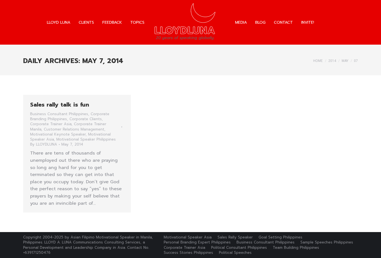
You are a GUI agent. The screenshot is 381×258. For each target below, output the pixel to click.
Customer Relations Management (74, 129)
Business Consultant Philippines (59, 114)
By (43, 144)
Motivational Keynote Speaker (58, 134)
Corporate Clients (85, 119)
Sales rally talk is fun (59, 104)
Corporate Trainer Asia (50, 124)
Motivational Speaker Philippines (86, 139)
